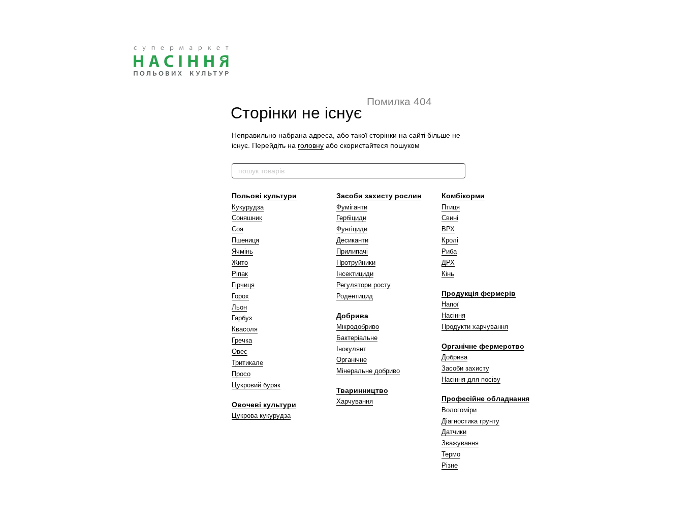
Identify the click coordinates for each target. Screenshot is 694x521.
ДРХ (448, 262)
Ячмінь (242, 251)
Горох (240, 296)
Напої (450, 304)
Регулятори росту (363, 285)
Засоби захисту (465, 368)
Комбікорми (463, 196)
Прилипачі (352, 251)
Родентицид (354, 296)
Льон (239, 307)
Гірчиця (243, 285)
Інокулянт (351, 349)
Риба (449, 251)
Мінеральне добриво (368, 371)
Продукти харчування (474, 326)
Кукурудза (248, 207)
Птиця (450, 207)
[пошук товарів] (457, 170)
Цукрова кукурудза (261, 415)
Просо (241, 374)
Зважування (460, 443)
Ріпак (240, 274)
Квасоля (245, 329)
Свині (449, 218)
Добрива (352, 316)
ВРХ (448, 229)
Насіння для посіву (470, 379)
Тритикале (247, 362)
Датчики (453, 432)
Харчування (354, 401)
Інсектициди (354, 274)
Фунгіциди (351, 229)
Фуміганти (351, 207)
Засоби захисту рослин (378, 196)
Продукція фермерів (478, 293)
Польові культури (264, 196)
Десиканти (352, 240)
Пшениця (245, 240)
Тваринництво (362, 390)
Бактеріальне (356, 338)
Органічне (351, 359)
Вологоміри (459, 410)
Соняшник (247, 218)
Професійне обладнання (485, 398)
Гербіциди (351, 218)
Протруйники (355, 262)
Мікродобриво (357, 326)
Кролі (449, 240)
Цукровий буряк (256, 385)
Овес (239, 351)
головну (311, 145)
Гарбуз (242, 318)
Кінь (447, 274)
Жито (240, 262)
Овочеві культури (264, 405)
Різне (449, 465)
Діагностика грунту (470, 421)
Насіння (453, 315)
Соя (237, 229)
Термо (450, 454)
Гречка (242, 340)
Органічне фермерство (482, 346)
